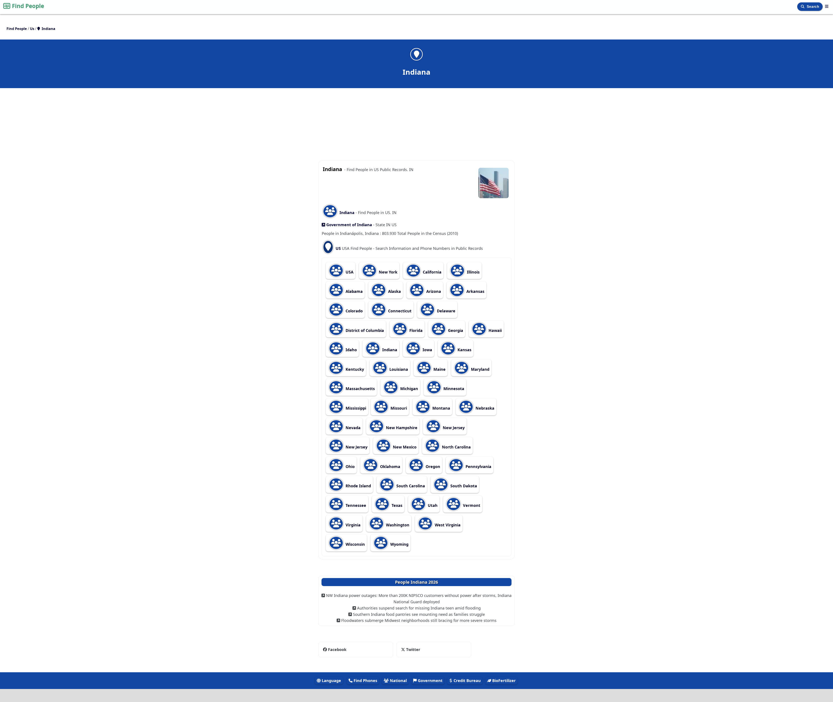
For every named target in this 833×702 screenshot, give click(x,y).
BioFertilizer (503, 680)
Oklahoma (389, 466)
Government (430, 680)
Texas (396, 505)
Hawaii (494, 330)
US (338, 248)
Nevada (352, 427)
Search (813, 6)
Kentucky (354, 369)
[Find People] (826, 6)
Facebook (337, 649)
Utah (432, 505)
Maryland (479, 369)
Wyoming (398, 544)
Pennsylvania (477, 466)
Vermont (471, 505)
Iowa (426, 349)
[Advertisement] (416, 119)
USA (348, 272)
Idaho (350, 349)
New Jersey (453, 427)
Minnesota (453, 388)
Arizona (433, 291)
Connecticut (399, 310)
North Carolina (456, 447)
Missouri (398, 408)
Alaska (394, 291)
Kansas (463, 349)
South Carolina (410, 485)
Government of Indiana (348, 224)
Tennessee (355, 505)
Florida (415, 330)
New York (387, 272)
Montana (440, 408)
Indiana (347, 212)
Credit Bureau (467, 680)
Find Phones (365, 680)
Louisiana (398, 369)
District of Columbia (364, 330)
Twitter (412, 649)
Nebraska (484, 408)
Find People (28, 6)
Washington (397, 524)
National (398, 680)
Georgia (455, 330)
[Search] (803, 6)
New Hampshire (401, 427)
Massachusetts (359, 388)
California (431, 272)
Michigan (408, 388)
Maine (439, 369)
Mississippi (355, 408)
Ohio (349, 466)
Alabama (353, 291)
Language (331, 680)
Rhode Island (357, 485)
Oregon (432, 466)
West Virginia (447, 524)
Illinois (473, 272)
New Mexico (404, 447)
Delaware (445, 310)
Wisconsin (354, 544)
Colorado (353, 310)
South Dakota (463, 485)
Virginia (352, 524)
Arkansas (474, 291)
